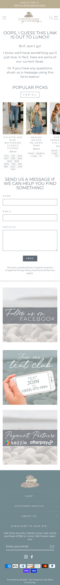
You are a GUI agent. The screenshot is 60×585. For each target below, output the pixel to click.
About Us (29, 516)
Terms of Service (46, 270)
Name (7, 196)
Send (30, 258)
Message (9, 227)
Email (7, 211)
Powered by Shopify (17, 579)
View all (30, 94)
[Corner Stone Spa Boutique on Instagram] (26, 557)
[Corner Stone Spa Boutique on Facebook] (32, 557)
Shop (29, 496)
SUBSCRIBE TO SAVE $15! (29, 526)
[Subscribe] (52, 547)
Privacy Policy (24, 270)
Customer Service (29, 506)
